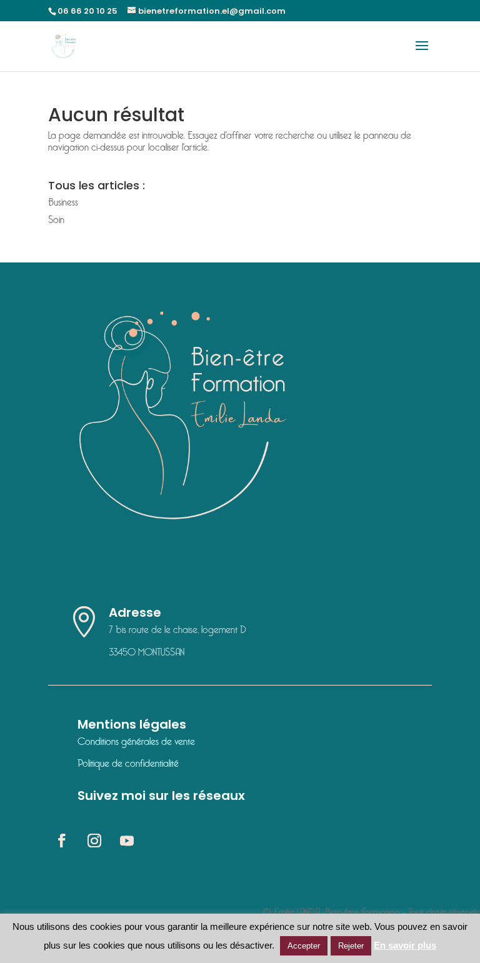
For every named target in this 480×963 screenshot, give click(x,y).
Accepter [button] (304, 946)
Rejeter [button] (351, 946)
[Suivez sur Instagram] (94, 840)
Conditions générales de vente (136, 742)
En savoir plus (405, 945)
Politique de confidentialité (128, 764)
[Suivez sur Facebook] (62, 840)
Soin (56, 220)
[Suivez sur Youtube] (127, 840)
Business (63, 202)
